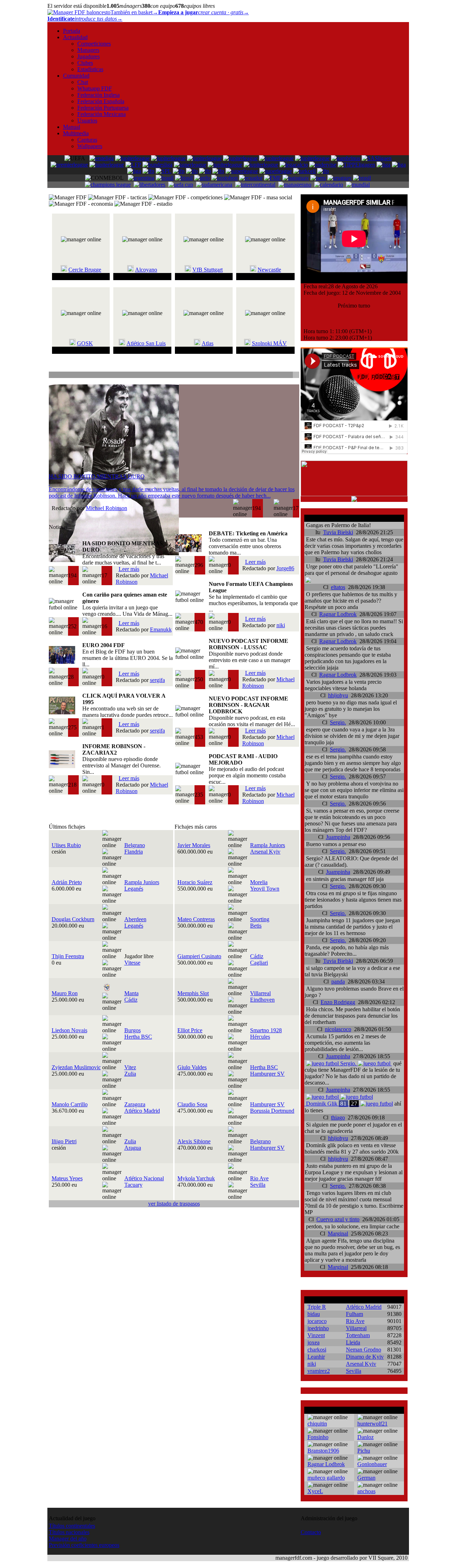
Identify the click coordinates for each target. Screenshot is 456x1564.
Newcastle (269, 270)
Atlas (207, 343)
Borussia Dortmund (272, 1111)
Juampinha (338, 837)
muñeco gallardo (326, 1478)
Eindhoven (262, 1000)
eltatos (338, 587)
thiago (338, 1117)
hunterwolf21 (372, 1424)
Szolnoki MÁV (269, 343)
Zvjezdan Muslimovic (76, 1067)
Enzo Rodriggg (338, 1002)
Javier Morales (193, 845)
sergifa (157, 680)
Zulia (130, 1074)
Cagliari (259, 963)
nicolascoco (338, 1029)
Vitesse (132, 963)
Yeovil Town (264, 889)
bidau (313, 1314)
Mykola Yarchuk (196, 1178)
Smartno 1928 (266, 1030)
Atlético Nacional (144, 1178)
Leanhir (316, 1357)
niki (280, 625)
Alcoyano (146, 270)
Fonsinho (317, 1437)
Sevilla (257, 1185)
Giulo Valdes (192, 1067)
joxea (313, 1342)
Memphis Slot (193, 993)
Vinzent (316, 1335)
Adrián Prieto (67, 882)
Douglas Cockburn (73, 919)
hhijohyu (338, 695)
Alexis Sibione (194, 1141)
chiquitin (317, 1424)
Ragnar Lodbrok (338, 614)
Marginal (338, 1233)
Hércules (260, 1037)
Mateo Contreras (196, 919)
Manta (131, 993)
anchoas (366, 1491)
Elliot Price (189, 1030)
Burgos (132, 1030)
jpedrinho (318, 1328)
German (366, 1478)
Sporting (259, 919)
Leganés (133, 889)
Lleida (353, 1342)
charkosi (316, 1350)
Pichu (363, 1451)
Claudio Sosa (192, 1104)
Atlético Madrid (142, 1111)
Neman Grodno (363, 1350)
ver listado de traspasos (174, 1204)
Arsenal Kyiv (265, 852)
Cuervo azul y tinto (337, 1219)
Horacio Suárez (194, 882)
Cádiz (256, 956)
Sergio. (338, 722)
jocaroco (317, 1321)
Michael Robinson (106, 508)
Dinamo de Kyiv (365, 1357)
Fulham (354, 1314)
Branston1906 (323, 1451)
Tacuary (133, 1185)
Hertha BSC (138, 1037)
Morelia (259, 882)
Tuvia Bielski (338, 532)
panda (338, 981)
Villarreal (260, 993)
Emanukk (161, 629)
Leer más (129, 569)
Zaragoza (134, 1104)
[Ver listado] (295, 376)
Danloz (365, 1437)
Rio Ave (259, 1178)
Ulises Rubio (66, 845)
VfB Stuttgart (207, 270)
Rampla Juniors (267, 845)
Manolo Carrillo (70, 1104)
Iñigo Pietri (64, 1141)
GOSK (85, 343)
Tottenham (358, 1335)
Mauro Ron (65, 993)
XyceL (315, 1491)
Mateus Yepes (67, 1178)
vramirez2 (318, 1371)
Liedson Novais (69, 1030)
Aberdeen (135, 919)
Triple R (316, 1307)
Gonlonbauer (372, 1464)
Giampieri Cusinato (199, 956)
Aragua (132, 1148)
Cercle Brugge (84, 270)
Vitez (130, 1067)
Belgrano (134, 845)
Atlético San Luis (146, 343)
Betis (255, 926)
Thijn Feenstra (68, 956)
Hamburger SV (267, 1074)
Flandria (133, 852)
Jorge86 (285, 568)
